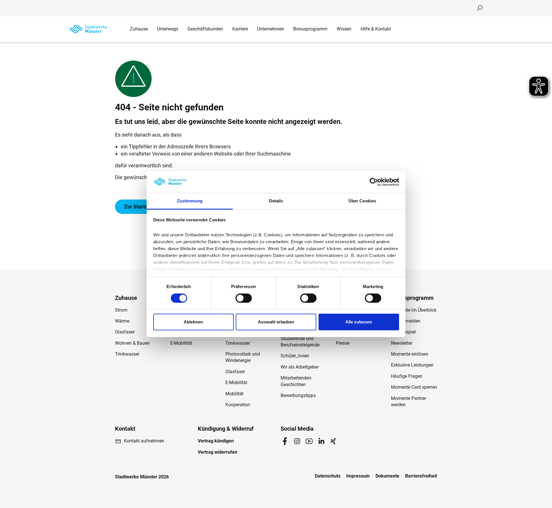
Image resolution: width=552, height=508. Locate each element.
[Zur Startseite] (88, 29)
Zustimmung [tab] (190, 200)
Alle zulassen (358, 321)
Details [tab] (276, 200)
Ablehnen (193, 321)
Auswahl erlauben (276, 321)
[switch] (243, 298)
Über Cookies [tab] (362, 200)
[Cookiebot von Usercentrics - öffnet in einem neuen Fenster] (374, 182)
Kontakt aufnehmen (144, 441)
